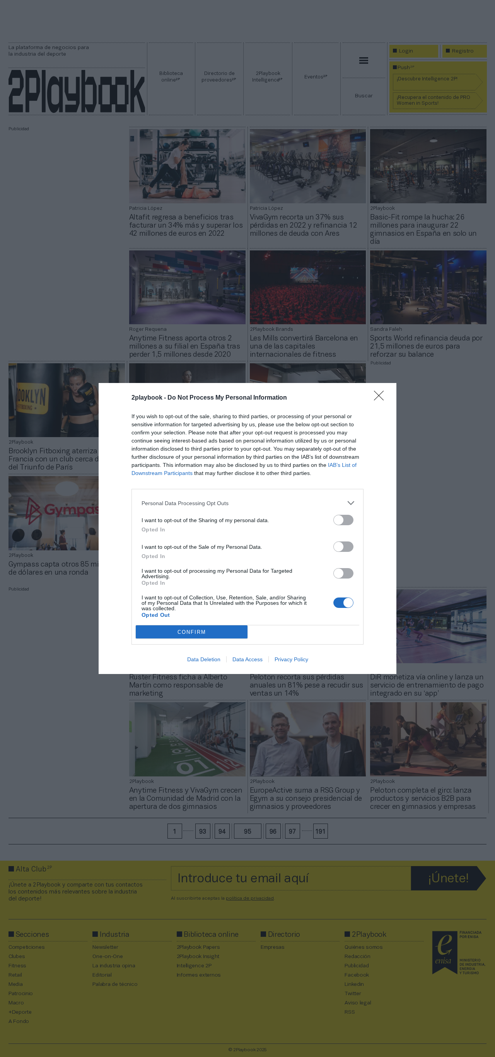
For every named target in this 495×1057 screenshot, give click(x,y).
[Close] (381, 398)
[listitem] (247, 503)
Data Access (247, 659)
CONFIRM (192, 632)
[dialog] (247, 528)
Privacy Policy (291, 659)
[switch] (343, 520)
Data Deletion (203, 659)
